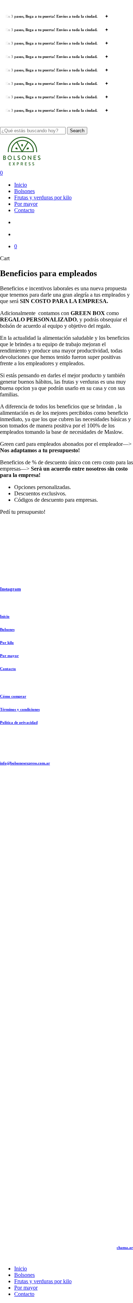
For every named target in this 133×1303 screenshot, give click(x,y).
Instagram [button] (10, 589)
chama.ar (125, 1247)
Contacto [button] (8, 669)
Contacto (24, 1294)
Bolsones (24, 1275)
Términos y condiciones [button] (20, 709)
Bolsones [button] (7, 629)
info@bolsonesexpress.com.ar (25, 763)
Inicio (20, 1269)
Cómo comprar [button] (13, 696)
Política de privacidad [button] (19, 722)
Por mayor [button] (9, 655)
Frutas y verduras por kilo (43, 1281)
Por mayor (26, 1288)
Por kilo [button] (7, 642)
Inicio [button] (5, 616)
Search (77, 130)
